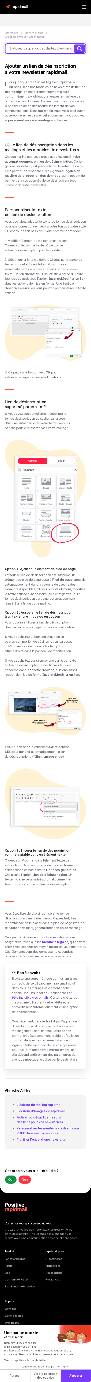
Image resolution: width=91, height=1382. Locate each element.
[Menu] (84, 7)
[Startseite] (16, 1207)
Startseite (12, 33)
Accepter (75, 1375)
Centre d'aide (34, 33)
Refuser (15, 1375)
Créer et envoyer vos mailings (25, 36)
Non (25, 1179)
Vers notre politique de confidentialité (25, 1360)
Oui (11, 1179)
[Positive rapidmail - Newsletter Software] (17, 7)
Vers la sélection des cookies (45, 1375)
